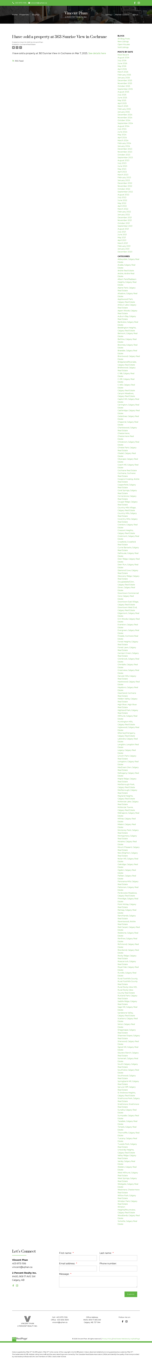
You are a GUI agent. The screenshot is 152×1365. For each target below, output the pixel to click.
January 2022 (124, 215)
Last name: (105, 1253)
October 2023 (124, 155)
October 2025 (124, 86)
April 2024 (122, 138)
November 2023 (125, 152)
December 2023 (125, 149)
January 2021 (123, 249)
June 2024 (122, 132)
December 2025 (125, 80)
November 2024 (125, 118)
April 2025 (122, 103)
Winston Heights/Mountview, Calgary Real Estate (126, 1210)
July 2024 (122, 129)
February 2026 (124, 75)
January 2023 (124, 180)
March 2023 (123, 175)
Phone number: (108, 1263)
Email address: (67, 1263)
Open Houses (124, 44)
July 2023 (122, 163)
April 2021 (122, 240)
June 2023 (122, 166)
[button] (19, 3)
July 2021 (122, 232)
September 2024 (125, 123)
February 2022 (124, 212)
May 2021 (122, 237)
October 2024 (124, 120)
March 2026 (123, 72)
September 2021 (125, 226)
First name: (65, 1253)
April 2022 (122, 206)
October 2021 (124, 223)
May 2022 (122, 203)
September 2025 (125, 89)
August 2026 (123, 58)
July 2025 (122, 95)
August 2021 (123, 229)
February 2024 (124, 143)
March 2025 (123, 106)
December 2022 (125, 183)
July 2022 (122, 197)
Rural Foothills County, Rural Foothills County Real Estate (128, 981)
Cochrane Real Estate (27, 44)
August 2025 (123, 92)
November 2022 (125, 186)
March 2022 (123, 209)
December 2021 (125, 217)
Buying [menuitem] (35, 15)
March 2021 (123, 243)
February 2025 (124, 109)
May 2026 (122, 66)
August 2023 (123, 160)
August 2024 (123, 126)
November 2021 (125, 220)
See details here (97, 53)
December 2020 (125, 252)
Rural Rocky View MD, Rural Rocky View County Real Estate (127, 990)
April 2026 (122, 69)
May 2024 (122, 135)
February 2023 (124, 177)
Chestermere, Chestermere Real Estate (126, 436)
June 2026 (122, 63)
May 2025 (122, 100)
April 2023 (122, 172)
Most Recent (123, 55)
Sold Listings (123, 47)
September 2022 (125, 192)
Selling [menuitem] (108, 15)
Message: (64, 1274)
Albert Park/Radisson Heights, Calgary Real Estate (127, 282)
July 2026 (122, 60)
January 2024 (124, 146)
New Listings (123, 41)
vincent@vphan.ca (39, 3)
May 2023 (122, 169)
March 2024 (123, 140)
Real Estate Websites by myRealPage (126, 1339)
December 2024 (125, 115)
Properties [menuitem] (24, 15)
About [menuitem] (135, 15)
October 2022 (124, 189)
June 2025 (122, 98)
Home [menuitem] (15, 15)
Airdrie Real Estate (126, 271)
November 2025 (125, 83)
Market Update (122, 15)
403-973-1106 (20, 3)
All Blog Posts (124, 39)
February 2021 (124, 246)
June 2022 (122, 200)
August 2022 (123, 195)
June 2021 (122, 235)
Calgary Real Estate (126, 390)
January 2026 (124, 78)
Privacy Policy (107, 1339)
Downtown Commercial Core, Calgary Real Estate (128, 596)
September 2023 (125, 157)
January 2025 (124, 112)
